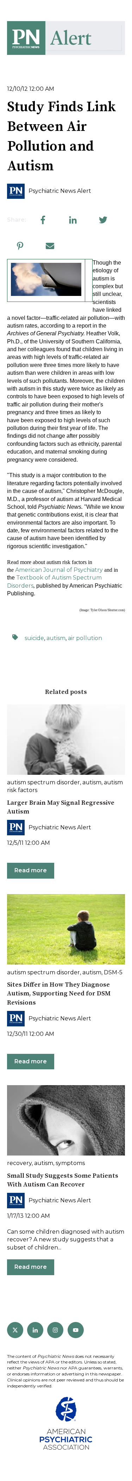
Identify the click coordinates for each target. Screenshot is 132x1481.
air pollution (85, 638)
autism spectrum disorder (43, 782)
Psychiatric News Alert (60, 191)
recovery (19, 1163)
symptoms (70, 1163)
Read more (30, 870)
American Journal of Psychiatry (59, 570)
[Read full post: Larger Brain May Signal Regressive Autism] (66, 739)
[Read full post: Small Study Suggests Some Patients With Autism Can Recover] (66, 1120)
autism (55, 638)
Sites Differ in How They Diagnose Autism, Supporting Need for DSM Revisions (59, 993)
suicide (34, 638)
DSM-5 (113, 972)
